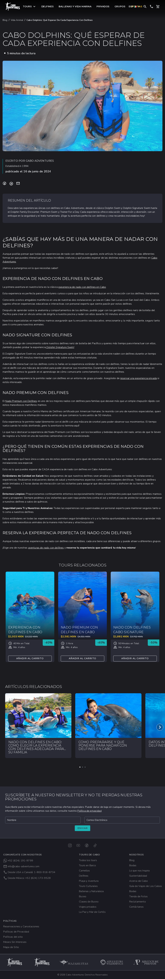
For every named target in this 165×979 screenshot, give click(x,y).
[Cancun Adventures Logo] (42, 962)
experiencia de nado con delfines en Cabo (82, 287)
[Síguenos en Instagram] (70, 845)
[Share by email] (18, 183)
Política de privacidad (89, 811)
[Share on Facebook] (4, 183)
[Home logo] (13, 6)
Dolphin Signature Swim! (60, 347)
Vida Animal (17, 20)
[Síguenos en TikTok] (95, 845)
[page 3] (85, 767)
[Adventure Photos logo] (146, 962)
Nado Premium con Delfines (21, 401)
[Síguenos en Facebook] (87, 845)
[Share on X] (11, 183)
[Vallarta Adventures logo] (14, 962)
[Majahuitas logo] (75, 962)
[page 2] (82, 767)
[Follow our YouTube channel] (78, 845)
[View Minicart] (158, 7)
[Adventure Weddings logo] (111, 962)
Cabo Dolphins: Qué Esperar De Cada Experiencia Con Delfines (60, 20)
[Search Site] (145, 6)
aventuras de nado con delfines (46, 548)
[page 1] (80, 767)
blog (5, 20)
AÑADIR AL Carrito (30, 658)
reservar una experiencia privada (138, 378)
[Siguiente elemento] (159, 727)
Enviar (83, 828)
